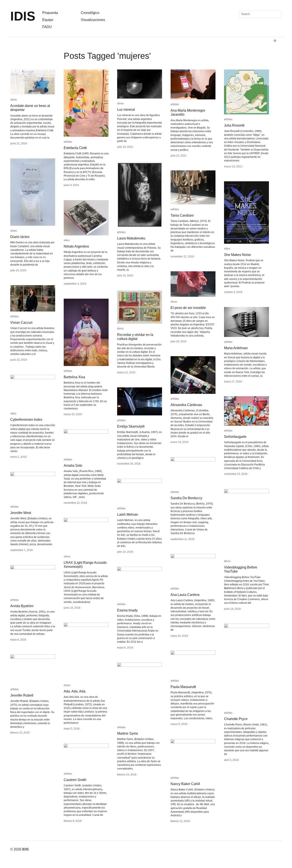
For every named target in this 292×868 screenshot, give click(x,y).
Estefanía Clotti (75, 148)
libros (120, 328)
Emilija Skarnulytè (131, 426)
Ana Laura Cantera (185, 594)
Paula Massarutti (183, 687)
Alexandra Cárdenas (186, 405)
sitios (227, 248)
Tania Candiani (182, 215)
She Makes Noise (237, 255)
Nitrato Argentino (76, 246)
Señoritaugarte (235, 436)
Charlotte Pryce (236, 719)
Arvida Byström (21, 606)
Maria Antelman (236, 348)
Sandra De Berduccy (186, 498)
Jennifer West (20, 513)
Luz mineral (126, 109)
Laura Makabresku (131, 238)
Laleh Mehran (127, 514)
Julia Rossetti (234, 125)
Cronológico (90, 13)
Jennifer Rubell (21, 695)
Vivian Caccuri (21, 322)
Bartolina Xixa (74, 377)
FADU (47, 27)
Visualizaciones (93, 20)
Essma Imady (127, 610)
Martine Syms (127, 733)
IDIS (22, 16)
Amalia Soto (73, 465)
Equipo (47, 20)
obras (13, 99)
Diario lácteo (19, 237)
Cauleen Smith (75, 780)
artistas (68, 141)
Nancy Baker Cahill (185, 784)
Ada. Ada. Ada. (75, 691)
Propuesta (50, 13)
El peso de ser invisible (188, 308)
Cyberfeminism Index (26, 419)
